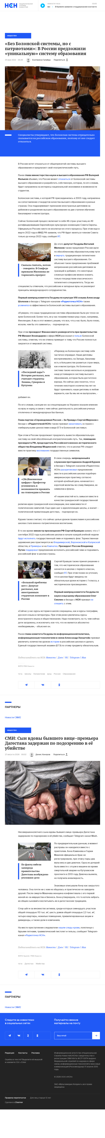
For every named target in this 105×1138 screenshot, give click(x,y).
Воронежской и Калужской (85, 542)
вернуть (60, 255)
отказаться (64, 179)
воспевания (43, 450)
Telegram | (76, 657)
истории (54, 641)
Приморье (36, 546)
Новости (51, 657)
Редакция (9, 1053)
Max (84, 657)
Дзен (60, 657)
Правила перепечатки (15, 1098)
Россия (57, 674)
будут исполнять (27, 538)
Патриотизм (39, 674)
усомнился (24, 305)
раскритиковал (69, 469)
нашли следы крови (69, 927)
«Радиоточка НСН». (35, 935)
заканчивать (75, 423)
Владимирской (62, 542)
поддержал (32, 550)
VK (66, 657)
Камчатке (52, 546)
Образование (69, 674)
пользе (78, 335)
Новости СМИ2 (13, 717)
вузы (49, 674)
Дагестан (29, 963)
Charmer (19, 1102)
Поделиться (59, 60)
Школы (28, 674)
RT (59, 236)
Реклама (35, 1053)
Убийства (40, 963)
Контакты (22, 1053)
